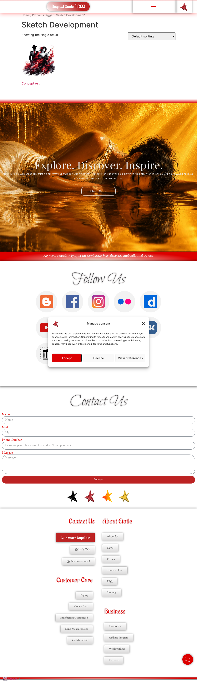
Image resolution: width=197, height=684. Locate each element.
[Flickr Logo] (124, 301)
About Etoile (117, 521)
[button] (143, 323)
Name (6, 414)
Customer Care (74, 580)
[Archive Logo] (46, 353)
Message (7, 453)
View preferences (130, 358)
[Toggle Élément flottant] (187, 659)
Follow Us (98, 279)
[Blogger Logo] (46, 301)
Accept (67, 358)
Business (114, 611)
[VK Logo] (150, 327)
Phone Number (12, 440)
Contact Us (98, 401)
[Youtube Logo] (46, 327)
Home (26, 15)
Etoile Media (98, 191)
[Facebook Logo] (72, 301)
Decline (98, 358)
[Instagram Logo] (98, 301)
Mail (5, 427)
